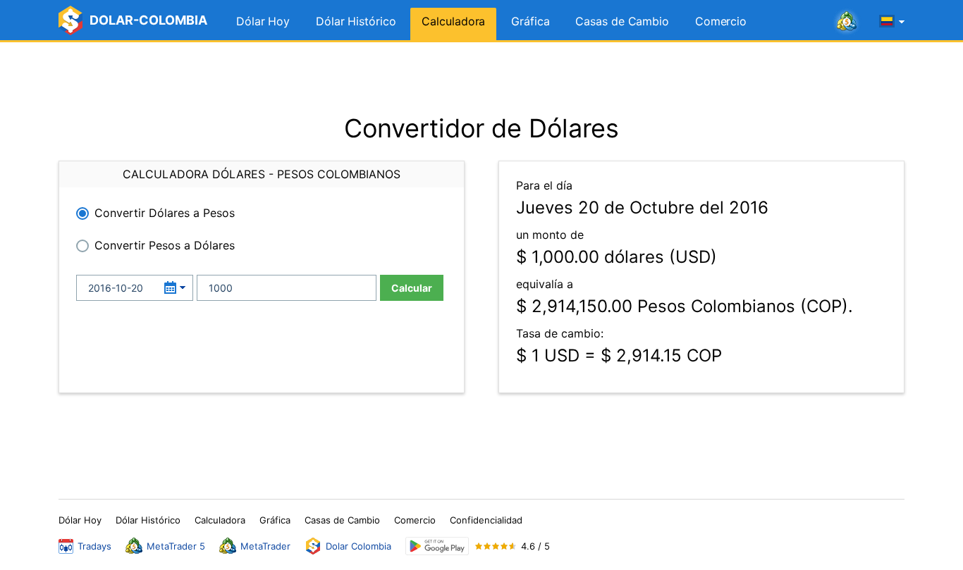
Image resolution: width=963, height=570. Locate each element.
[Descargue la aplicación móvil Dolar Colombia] (437, 546)
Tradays (94, 546)
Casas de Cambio (622, 21)
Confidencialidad (486, 520)
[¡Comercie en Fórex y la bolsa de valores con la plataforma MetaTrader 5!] (846, 22)
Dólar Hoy (263, 21)
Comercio (721, 21)
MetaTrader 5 (176, 546)
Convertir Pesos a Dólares (164, 245)
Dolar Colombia (358, 546)
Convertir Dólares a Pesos (164, 213)
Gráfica (530, 21)
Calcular (411, 288)
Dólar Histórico (356, 21)
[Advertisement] (481, 77)
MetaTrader (265, 546)
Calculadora (453, 21)
